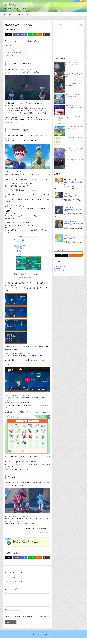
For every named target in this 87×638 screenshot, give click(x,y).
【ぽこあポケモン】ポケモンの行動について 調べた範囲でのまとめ (74, 150)
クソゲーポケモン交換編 (14, 52)
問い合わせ (57, 268)
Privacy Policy (37, 616)
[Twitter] (61, 255)
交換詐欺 (37, 528)
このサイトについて (59, 266)
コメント (7, 592)
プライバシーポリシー (60, 271)
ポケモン (29, 528)
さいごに (10, 55)
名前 (6, 609)
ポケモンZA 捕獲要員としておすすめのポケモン (73, 84)
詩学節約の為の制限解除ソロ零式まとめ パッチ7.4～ (74, 160)
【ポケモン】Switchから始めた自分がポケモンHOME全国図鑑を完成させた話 (74, 96)
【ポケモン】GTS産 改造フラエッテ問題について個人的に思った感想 (74, 74)
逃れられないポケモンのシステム (16, 50)
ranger (47, 533)
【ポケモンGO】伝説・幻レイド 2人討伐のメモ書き (73, 127)
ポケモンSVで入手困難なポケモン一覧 (73, 117)
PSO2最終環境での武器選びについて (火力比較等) (73, 138)
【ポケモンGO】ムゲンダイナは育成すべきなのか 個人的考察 (73, 106)
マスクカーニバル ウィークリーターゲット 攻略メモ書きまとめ (73, 63)
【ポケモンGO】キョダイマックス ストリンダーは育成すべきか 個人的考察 (73, 183)
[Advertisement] (68, 41)
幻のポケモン (44, 528)
